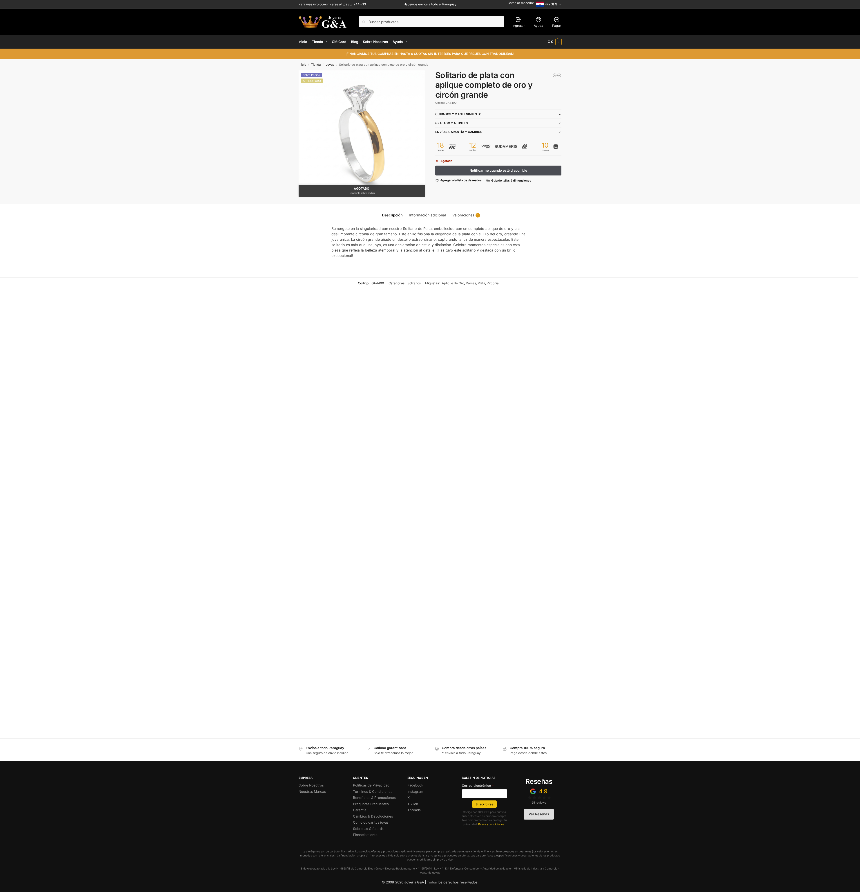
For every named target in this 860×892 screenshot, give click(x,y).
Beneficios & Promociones (374, 797)
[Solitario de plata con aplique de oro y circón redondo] (124, 616)
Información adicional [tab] (427, 215)
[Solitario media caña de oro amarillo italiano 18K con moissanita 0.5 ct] (684, 404)
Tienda (316, 64)
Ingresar (518, 25)
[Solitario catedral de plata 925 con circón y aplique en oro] (311, 616)
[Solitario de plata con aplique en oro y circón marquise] (498, 404)
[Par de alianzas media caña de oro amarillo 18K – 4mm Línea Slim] (554, 75)
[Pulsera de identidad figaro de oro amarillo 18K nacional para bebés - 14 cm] (559, 75)
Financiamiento (365, 835)
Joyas (330, 64)
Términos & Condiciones (372, 791)
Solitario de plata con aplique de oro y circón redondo (78, 717)
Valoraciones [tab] (465, 215)
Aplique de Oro (453, 283)
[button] (555, 42)
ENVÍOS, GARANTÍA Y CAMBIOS (458, 132)
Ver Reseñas (539, 814)
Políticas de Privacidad (371, 785)
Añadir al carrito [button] (124, 522)
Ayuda (538, 25)
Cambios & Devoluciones (373, 816)
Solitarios (414, 283)
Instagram (415, 791)
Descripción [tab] (392, 215)
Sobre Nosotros (311, 785)
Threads (414, 810)
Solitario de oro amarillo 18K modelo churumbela (261, 505)
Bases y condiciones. (491, 824)
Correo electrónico (478, 785)
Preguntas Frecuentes (371, 804)
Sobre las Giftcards (368, 829)
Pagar (556, 25)
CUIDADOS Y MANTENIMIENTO (458, 114)
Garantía (359, 810)
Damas (471, 283)
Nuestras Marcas (312, 791)
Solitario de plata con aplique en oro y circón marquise (452, 505)
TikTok (412, 804)
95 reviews (539, 802)
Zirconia (493, 283)
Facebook (415, 785)
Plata (481, 283)
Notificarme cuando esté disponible (498, 170)
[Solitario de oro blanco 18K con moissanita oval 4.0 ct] (124, 404)
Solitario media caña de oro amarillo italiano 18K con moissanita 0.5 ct (651, 505)
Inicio (302, 64)
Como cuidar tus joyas (371, 822)
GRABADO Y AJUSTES (451, 123)
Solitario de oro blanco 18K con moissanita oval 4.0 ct (78, 505)
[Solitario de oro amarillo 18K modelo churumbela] (311, 404)
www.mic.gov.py (430, 872)
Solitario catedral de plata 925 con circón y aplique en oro (268, 717)
